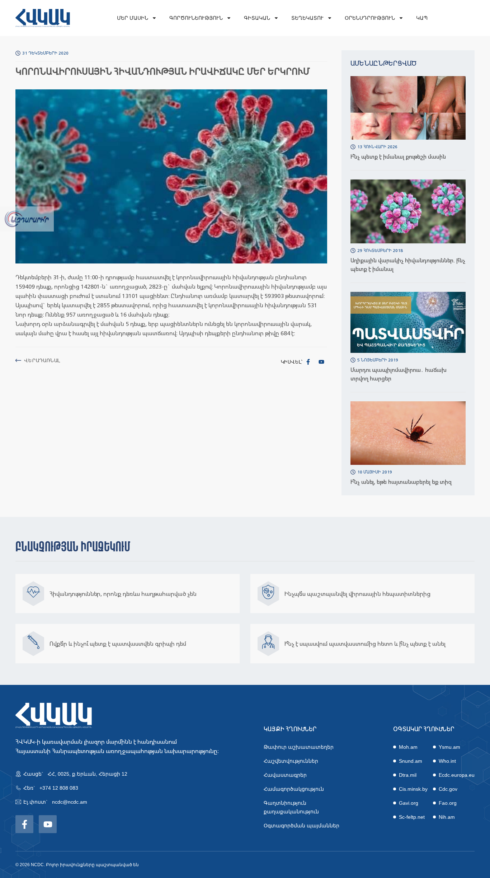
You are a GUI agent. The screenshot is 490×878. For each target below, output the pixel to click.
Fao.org (448, 803)
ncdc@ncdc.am (69, 802)
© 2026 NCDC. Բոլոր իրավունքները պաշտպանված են (77, 864)
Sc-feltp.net (412, 817)
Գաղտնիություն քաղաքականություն (291, 807)
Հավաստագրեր (285, 775)
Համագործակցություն (294, 789)
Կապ (422, 18)
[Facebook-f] (308, 362)
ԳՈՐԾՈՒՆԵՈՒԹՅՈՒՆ (196, 18)
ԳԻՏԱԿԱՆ (257, 18)
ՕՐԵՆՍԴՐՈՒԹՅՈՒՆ (370, 18)
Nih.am (447, 817)
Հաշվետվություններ (291, 761)
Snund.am (410, 761)
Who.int (447, 761)
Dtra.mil (407, 775)
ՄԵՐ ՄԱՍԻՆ (132, 18)
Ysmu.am (449, 747)
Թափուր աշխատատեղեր (299, 747)
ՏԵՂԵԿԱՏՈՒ (307, 18)
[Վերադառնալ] (18, 360)
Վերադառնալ (42, 360)
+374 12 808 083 (58, 788)
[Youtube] (321, 362)
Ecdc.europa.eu (457, 775)
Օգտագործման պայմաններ (301, 825)
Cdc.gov (448, 789)
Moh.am (408, 747)
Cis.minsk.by (413, 789)
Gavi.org (408, 803)
